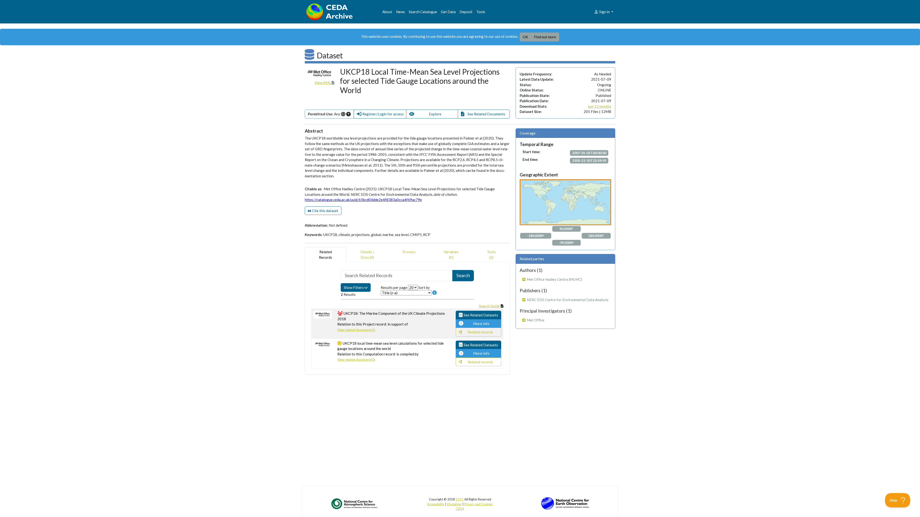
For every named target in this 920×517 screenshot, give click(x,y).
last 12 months (599, 106)
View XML (323, 82)
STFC (460, 499)
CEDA (460, 509)
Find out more (545, 37)
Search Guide (489, 306)
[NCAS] (355, 503)
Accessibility (435, 504)
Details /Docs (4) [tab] (367, 254)
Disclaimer (454, 504)
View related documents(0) (356, 359)
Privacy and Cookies (478, 504)
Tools (480, 12)
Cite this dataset (324, 210)
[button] (380, 114)
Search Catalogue (423, 12)
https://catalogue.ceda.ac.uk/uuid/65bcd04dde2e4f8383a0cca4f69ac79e (363, 199)
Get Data (448, 12)
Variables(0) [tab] (451, 254)
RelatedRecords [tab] (325, 254)
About (387, 12)
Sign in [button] (604, 12)
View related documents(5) (356, 330)
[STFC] (565, 503)
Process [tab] (408, 252)
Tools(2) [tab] (491, 254)
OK (525, 37)
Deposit (466, 12)
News (400, 12)
